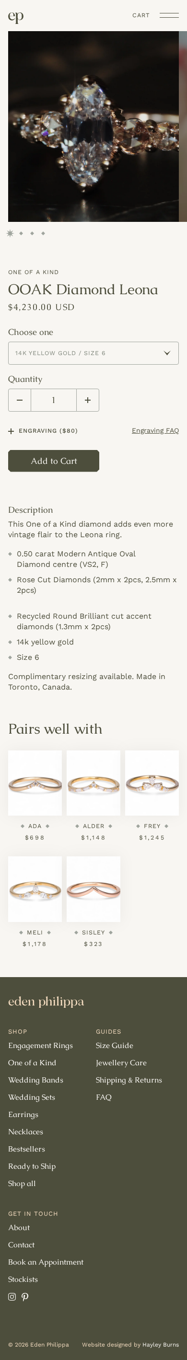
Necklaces (25, 1132)
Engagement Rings (40, 1045)
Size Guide (114, 1045)
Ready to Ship (32, 1166)
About (19, 1227)
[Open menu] (169, 15)
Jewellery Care (121, 1063)
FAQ (104, 1097)
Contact (21, 1245)
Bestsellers (26, 1149)
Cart (141, 15)
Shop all (22, 1183)
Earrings (23, 1114)
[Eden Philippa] (15, 18)
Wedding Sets (31, 1097)
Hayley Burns (160, 1344)
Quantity (25, 379)
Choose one (30, 332)
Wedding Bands (35, 1080)
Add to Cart (54, 460)
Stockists (23, 1279)
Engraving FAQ (155, 430)
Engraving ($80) (48, 430)
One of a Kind (33, 272)
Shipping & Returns (129, 1080)
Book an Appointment (45, 1262)
